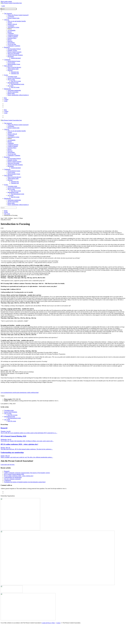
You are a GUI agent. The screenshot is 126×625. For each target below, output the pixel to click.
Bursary (10, 32)
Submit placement (16, 58)
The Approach (8, 13)
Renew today (11, 93)
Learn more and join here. (8, 464)
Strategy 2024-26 (12, 24)
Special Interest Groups (14, 61)
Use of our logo (12, 44)
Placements (11, 56)
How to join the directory (14, 67)
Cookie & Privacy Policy (48, 623)
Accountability (12, 30)
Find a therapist (8, 65)
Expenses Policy (12, 38)
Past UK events (15, 87)
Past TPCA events (16, 81)
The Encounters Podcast (14, 49)
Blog (5, 98)
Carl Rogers (11, 16)
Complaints (11, 33)
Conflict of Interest (13, 36)
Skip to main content (6, 1)
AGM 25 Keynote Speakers (15, 55)
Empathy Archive (12, 50)
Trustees (10, 22)
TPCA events (11, 79)
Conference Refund (13, 35)
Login (3, 6)
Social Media (11, 42)
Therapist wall (15, 73)
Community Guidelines (14, 45)
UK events (10, 85)
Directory (10, 70)
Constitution (11, 25)
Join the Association (13, 92)
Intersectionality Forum (14, 64)
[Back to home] (11, 3)
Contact (6, 99)
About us (6, 19)
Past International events (17, 84)
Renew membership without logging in (18, 95)
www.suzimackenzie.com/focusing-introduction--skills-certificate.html (19, 392)
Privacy (10, 39)
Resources (7, 47)
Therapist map (15, 72)
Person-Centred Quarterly (14, 52)
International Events (13, 82)
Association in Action (13, 27)
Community (7, 59)
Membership (7, 89)
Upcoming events (12, 76)
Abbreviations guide (13, 69)
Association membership (14, 90)
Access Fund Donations (14, 78)
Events (6, 75)
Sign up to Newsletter (13, 53)
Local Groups (11, 62)
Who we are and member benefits (17, 21)
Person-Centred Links (13, 18)
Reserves (10, 41)
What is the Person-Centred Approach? (18, 15)
